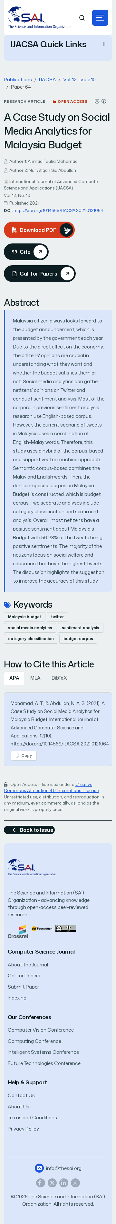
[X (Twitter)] (52, 1182)
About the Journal (28, 964)
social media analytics (30, 627)
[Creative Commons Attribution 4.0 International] (100, 101)
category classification (31, 638)
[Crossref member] (18, 931)
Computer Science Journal (41, 951)
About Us (18, 1106)
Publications (18, 79)
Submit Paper (23, 986)
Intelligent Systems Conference (43, 1052)
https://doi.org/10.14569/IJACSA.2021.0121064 (58, 210)
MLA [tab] (35, 677)
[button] (100, 18)
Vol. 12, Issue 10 (79, 79)
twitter (57, 617)
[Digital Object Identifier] (42, 928)
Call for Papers (24, 975)
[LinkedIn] (63, 1182)
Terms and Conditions (32, 1117)
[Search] (82, 17)
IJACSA (47, 79)
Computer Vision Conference (41, 1029)
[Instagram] (75, 1182)
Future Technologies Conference (44, 1063)
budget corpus (78, 638)
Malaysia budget (24, 617)
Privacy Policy (23, 1128)
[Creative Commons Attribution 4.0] (65, 928)
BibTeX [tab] (59, 677)
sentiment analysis (80, 627)
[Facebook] (40, 1182)
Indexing (17, 997)
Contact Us (21, 1095)
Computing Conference (34, 1041)
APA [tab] (14, 677)
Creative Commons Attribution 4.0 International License (51, 787)
